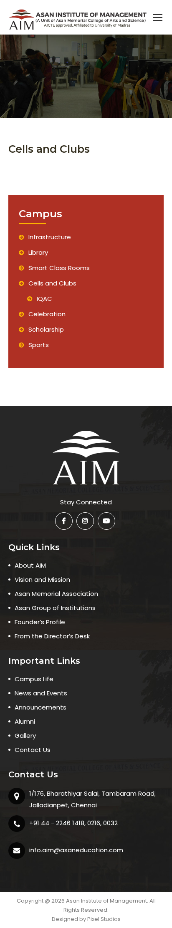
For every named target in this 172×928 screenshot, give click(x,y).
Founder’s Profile (40, 622)
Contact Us (33, 749)
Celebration (47, 314)
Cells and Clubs (52, 283)
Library (38, 252)
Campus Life (34, 679)
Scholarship (46, 329)
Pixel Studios (104, 919)
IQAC (44, 298)
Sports (38, 344)
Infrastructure (49, 237)
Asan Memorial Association (56, 593)
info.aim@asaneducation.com (76, 850)
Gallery (25, 735)
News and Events (41, 693)
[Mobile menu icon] (158, 17)
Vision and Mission (42, 579)
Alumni (25, 721)
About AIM (30, 565)
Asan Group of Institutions (55, 607)
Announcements (40, 707)
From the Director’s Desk (52, 636)
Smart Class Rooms (59, 267)
